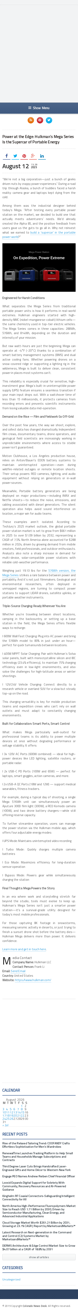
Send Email (18, 971)
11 (8, 1112)
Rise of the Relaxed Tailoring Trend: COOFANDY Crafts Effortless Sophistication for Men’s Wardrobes (36, 1145)
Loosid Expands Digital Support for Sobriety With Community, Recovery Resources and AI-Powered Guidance (34, 1186)
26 (11, 1118)
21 (19, 1115)
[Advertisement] (39, 58)
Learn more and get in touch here (24, 949)
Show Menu (41, 107)
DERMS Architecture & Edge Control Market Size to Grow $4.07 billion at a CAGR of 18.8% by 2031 (38, 1247)
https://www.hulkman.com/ (33, 980)
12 (11, 1112)
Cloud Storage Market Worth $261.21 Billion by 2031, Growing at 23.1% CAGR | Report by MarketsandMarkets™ (38, 1224)
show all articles (39, 1257)
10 (4, 1112)
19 (11, 1115)
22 (22, 1115)
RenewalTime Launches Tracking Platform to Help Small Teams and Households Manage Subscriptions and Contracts (37, 1156)
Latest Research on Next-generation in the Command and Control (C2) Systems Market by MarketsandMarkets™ (37, 1235)
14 (19, 1112)
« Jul (5, 1125)
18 (8, 1115)
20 (15, 1115)
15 (22, 1112)
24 (4, 1118)
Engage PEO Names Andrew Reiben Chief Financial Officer (38, 1176)
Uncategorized (11, 1279)
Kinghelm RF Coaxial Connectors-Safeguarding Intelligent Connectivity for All (38, 1197)
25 (8, 1118)
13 (15, 1112)
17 (4, 1115)
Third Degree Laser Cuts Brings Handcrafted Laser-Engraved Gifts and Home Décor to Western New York (36, 1168)
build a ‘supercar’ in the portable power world (39, 234)
